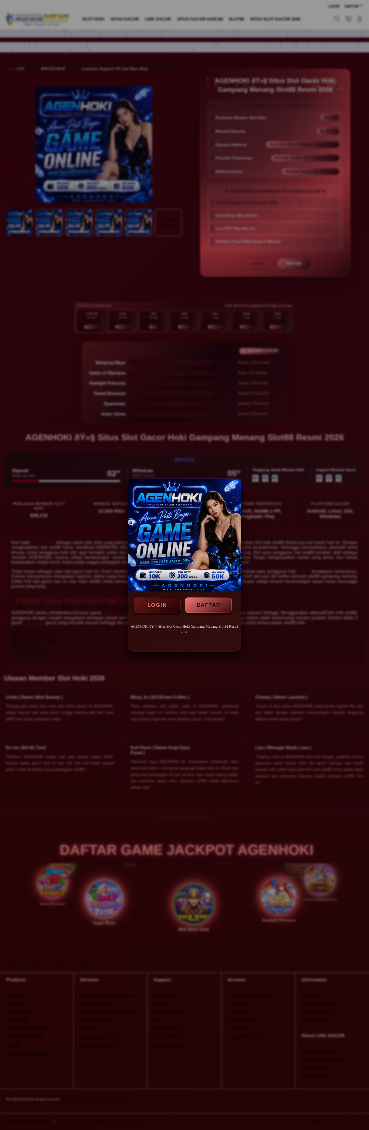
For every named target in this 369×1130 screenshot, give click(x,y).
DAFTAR (208, 605)
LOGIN (157, 605)
